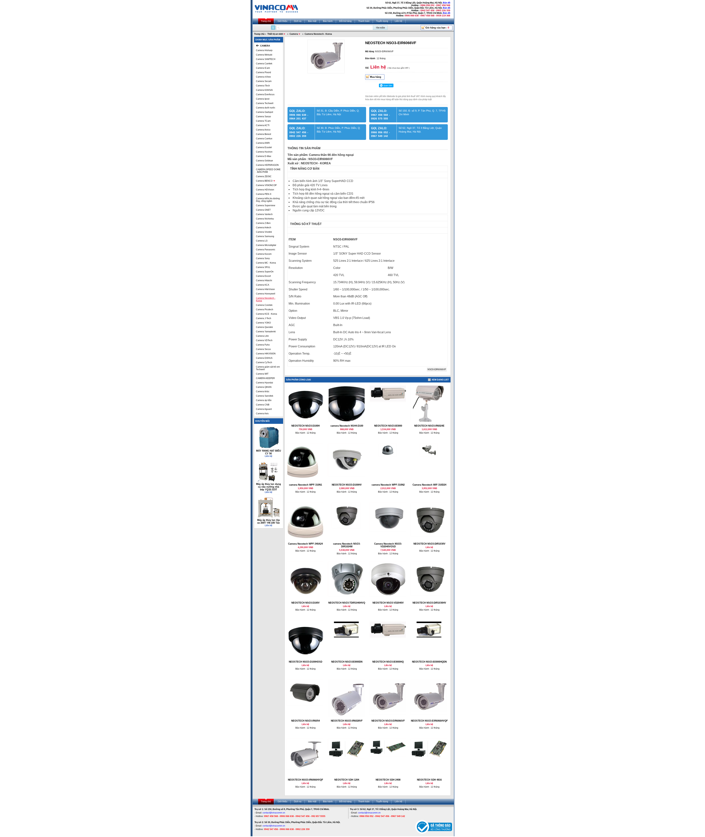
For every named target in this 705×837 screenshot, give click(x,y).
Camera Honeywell (265, 293)
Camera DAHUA (264, 358)
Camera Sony (263, 258)
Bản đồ (446, 2)
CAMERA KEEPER (265, 378)
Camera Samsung (265, 236)
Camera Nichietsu (265, 218)
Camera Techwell (264, 103)
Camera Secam (264, 81)
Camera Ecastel (264, 147)
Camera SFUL (263, 267)
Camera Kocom (264, 254)
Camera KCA (262, 285)
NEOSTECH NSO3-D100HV (347, 484)
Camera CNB (262, 404)
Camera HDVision (265, 189)
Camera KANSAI (264, 90)
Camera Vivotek (264, 232)
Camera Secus (263, 349)
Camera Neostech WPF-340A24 (305, 543)
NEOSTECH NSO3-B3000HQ (388, 661)
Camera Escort (263, 276)
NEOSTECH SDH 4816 (429, 779)
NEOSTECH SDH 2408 (388, 779)
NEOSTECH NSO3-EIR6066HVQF (429, 720)
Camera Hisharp (264, 50)
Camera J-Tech (263, 318)
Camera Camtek (264, 63)
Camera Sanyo (263, 116)
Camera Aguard (264, 409)
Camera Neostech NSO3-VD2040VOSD (388, 545)
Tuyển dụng (382, 21)
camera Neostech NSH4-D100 (346, 425)
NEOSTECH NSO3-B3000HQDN (429, 661)
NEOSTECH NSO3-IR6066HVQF (305, 779)
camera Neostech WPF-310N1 (305, 484)
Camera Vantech (264, 214)
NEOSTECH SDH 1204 (346, 779)
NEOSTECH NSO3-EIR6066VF (388, 720)
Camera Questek (264, 327)
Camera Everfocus (265, 94)
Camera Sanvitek (264, 396)
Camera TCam (263, 121)
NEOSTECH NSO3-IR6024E (429, 425)
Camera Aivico (263, 129)
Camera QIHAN (264, 387)
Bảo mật (312, 21)
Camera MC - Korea (266, 263)
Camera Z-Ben (263, 223)
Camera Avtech (263, 227)
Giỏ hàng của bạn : (437, 27)
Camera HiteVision (265, 289)
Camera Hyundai (264, 382)
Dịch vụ (297, 21)
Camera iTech (263, 85)
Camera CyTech (264, 362)
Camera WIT (262, 374)
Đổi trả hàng (345, 21)
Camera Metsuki (264, 54)
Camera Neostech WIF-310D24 (429, 484)
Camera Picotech (264, 309)
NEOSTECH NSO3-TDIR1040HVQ (346, 602)
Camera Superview (265, 205)
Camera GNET (263, 210)
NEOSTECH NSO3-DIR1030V (429, 543)
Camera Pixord (263, 72)
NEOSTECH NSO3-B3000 (388, 425)
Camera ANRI (263, 143)
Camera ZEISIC (264, 176)
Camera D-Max (263, 156)
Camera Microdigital (266, 245)
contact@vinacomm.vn (274, 812)
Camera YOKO (263, 322)
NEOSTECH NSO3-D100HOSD (305, 661)
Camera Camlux (264, 138)
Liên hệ (398, 21)
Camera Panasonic (265, 249)
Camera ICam (263, 68)
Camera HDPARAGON (267, 165)
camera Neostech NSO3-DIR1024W (346, 545)
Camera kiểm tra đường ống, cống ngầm (268, 199)
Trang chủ (266, 21)
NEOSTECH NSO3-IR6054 (305, 720)
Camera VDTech (264, 340)
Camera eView (263, 77)
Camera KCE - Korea (266, 314)
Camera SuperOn (265, 271)
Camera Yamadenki (266, 331)
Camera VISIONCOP (266, 185)
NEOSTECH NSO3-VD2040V (388, 602)
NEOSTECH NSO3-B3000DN (346, 661)
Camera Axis (262, 413)
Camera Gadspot (264, 112)
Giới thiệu (282, 21)
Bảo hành (328, 21)
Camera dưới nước (265, 107)
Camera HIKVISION (266, 353)
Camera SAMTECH (265, 59)
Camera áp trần (264, 400)
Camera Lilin (262, 336)
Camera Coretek (264, 305)
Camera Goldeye (264, 160)
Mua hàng (375, 77)
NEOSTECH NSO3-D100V (305, 602)
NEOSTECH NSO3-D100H (305, 425)
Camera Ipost (262, 99)
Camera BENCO (264, 181)
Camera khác (262, 391)
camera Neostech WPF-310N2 (388, 484)
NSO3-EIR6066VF (437, 369)
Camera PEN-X (263, 194)
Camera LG (261, 240)
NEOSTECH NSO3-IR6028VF (347, 720)
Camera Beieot (263, 134)
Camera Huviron (264, 152)
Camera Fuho (263, 345)
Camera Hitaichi (264, 280)
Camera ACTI (262, 125)
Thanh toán (364, 21)
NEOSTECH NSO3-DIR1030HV (429, 602)
